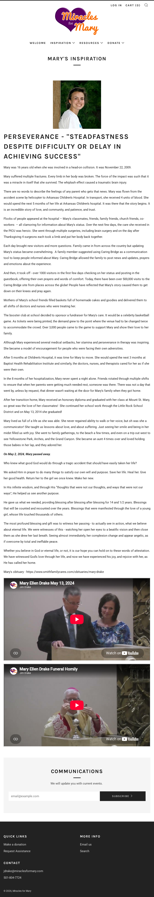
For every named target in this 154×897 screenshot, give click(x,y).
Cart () (133, 5)
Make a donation (15, 844)
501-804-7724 (12, 877)
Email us (86, 844)
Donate (114, 43)
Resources (89, 43)
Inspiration (60, 43)
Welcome (38, 43)
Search (84, 851)
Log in (116, 5)
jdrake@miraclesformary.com (23, 871)
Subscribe (120, 796)
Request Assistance (17, 851)
